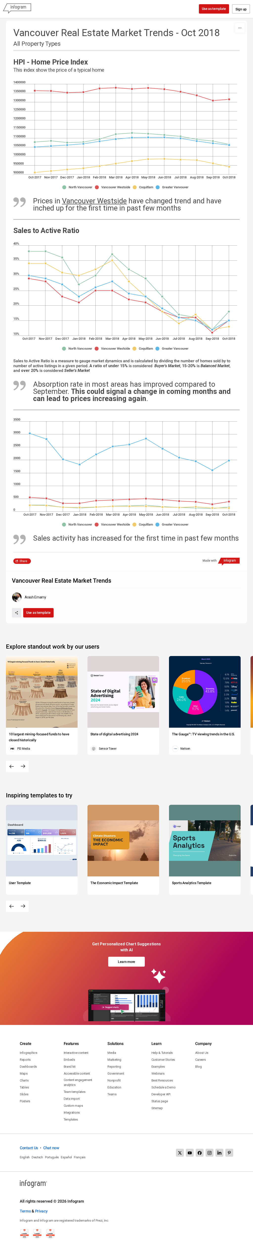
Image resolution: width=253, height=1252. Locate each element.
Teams (112, 1094)
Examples (158, 1066)
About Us (201, 1053)
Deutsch (37, 1157)
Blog (198, 1066)
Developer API (160, 1094)
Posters (25, 1101)
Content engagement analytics (78, 1082)
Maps (24, 1073)
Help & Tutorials (162, 1053)
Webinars (158, 1073)
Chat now (51, 1148)
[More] (240, 28)
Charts (24, 1080)
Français (79, 1157)
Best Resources (162, 1080)
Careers (200, 1059)
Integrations (72, 1112)
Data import (72, 1099)
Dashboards (28, 1066)
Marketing (114, 1059)
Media (111, 1053)
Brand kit (70, 1066)
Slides (24, 1094)
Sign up (241, 9)
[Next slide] (23, 766)
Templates (71, 1119)
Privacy (41, 1211)
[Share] (16, 612)
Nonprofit (114, 1080)
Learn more (126, 962)
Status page (159, 1101)
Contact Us (29, 1148)
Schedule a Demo (163, 1087)
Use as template (214, 9)
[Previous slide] (11, 766)
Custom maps (73, 1105)
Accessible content (77, 1073)
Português (52, 1157)
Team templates (74, 1092)
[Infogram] (17, 8)
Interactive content (76, 1053)
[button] (78, 187)
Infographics (28, 1053)
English (25, 1157)
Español (66, 1157)
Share (23, 561)
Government (115, 1073)
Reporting (114, 1066)
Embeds (69, 1059)
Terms (25, 1211)
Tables (24, 1087)
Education (114, 1087)
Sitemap (157, 1108)
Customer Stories (163, 1059)
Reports (25, 1059)
